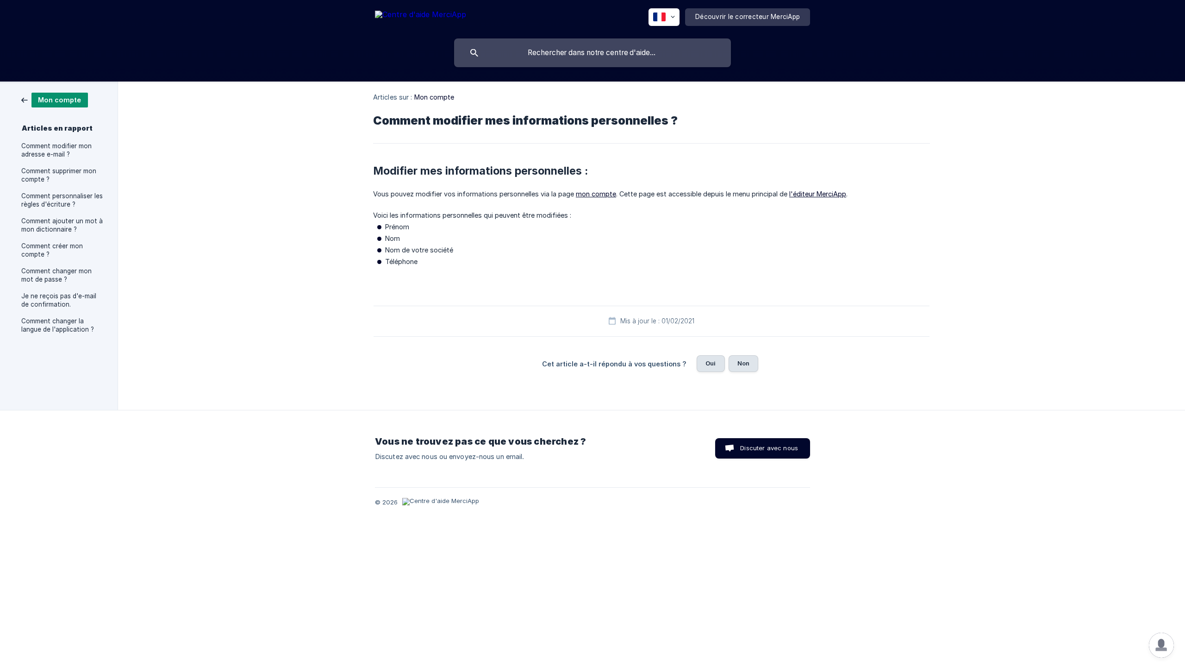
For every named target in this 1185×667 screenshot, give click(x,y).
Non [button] (743, 363)
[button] (1161, 645)
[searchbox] (592, 52)
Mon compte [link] (434, 97)
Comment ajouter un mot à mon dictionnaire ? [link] (62, 225)
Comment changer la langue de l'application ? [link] (57, 325)
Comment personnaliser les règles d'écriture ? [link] (62, 200)
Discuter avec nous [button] (769, 448)
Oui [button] (710, 363)
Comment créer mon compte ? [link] (52, 250)
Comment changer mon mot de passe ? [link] (56, 275)
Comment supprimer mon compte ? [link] (58, 175)
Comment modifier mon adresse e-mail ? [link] (56, 150)
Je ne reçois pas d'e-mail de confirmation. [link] (58, 300)
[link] (54, 99)
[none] (420, 16)
